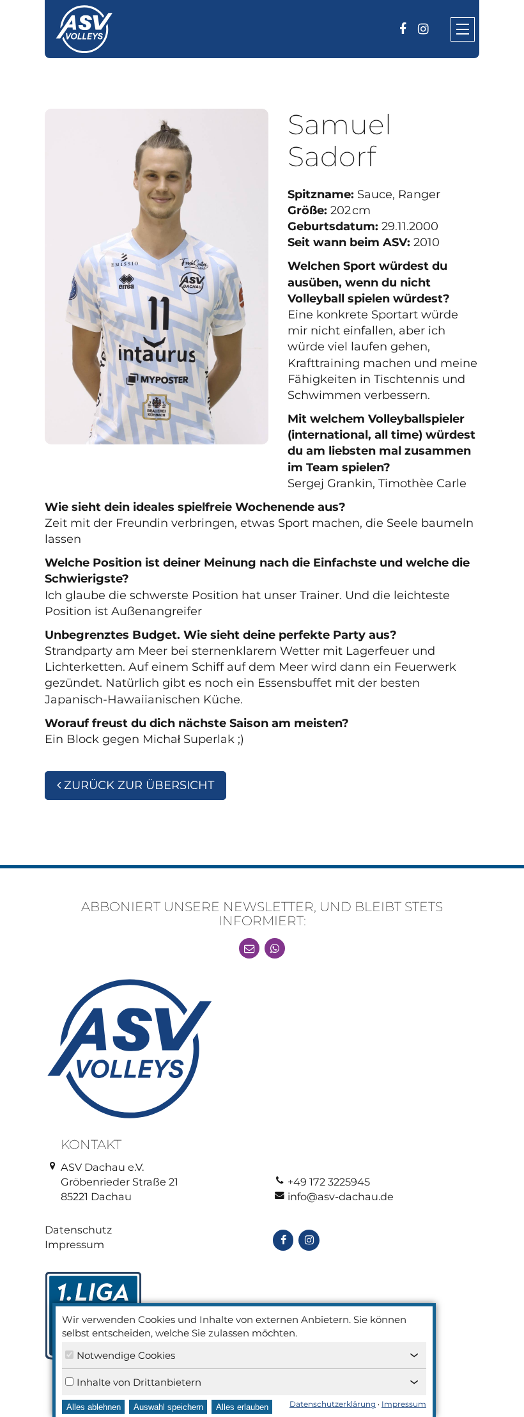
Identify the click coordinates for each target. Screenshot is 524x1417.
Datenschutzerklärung (332, 1404)
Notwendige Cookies (126, 1355)
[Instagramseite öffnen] (423, 29)
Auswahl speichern (168, 1407)
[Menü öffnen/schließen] (463, 29)
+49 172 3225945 (329, 1181)
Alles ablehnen (93, 1407)
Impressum (74, 1244)
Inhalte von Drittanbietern (139, 1382)
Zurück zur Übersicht (137, 785)
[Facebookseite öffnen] (403, 29)
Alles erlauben (242, 1407)
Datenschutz (78, 1229)
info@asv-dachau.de (341, 1196)
